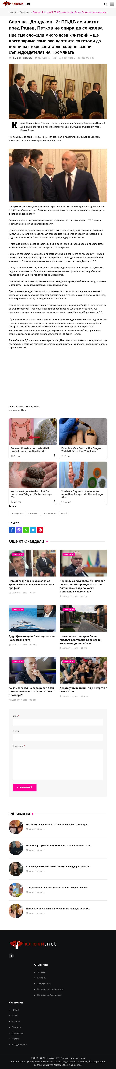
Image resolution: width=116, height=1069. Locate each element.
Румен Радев (17, 513)
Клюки (15, 1016)
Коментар (19, 746)
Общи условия (44, 984)
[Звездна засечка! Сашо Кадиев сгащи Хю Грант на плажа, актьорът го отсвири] (16, 890)
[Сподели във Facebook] (12, 530)
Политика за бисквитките (49, 995)
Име (16, 716)
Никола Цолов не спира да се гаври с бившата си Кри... (57, 824)
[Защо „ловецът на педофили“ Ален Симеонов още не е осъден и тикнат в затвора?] (32, 670)
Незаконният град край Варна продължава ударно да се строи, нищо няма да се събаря (80, 640)
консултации (50, 513)
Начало (12, 12)
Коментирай (24, 787)
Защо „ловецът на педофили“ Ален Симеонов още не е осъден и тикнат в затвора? (32, 692)
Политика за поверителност (51, 989)
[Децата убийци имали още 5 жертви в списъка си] (83, 670)
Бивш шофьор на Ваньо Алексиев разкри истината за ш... (59, 845)
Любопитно (17, 1033)
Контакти (41, 978)
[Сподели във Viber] (19, 530)
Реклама (41, 972)
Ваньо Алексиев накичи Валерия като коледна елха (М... (58, 908)
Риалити (16, 1039)
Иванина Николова (22, 58)
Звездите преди (19, 1045)
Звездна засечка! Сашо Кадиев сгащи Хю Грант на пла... (57, 887)
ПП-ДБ (64, 513)
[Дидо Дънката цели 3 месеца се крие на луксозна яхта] (32, 618)
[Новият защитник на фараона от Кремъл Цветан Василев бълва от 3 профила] (32, 563)
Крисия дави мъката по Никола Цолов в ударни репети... (58, 866)
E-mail (16, 731)
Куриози (16, 1021)
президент (33, 513)
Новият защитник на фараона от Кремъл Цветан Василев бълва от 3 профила (31, 584)
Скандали (24, 12)
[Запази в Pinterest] (40, 530)
